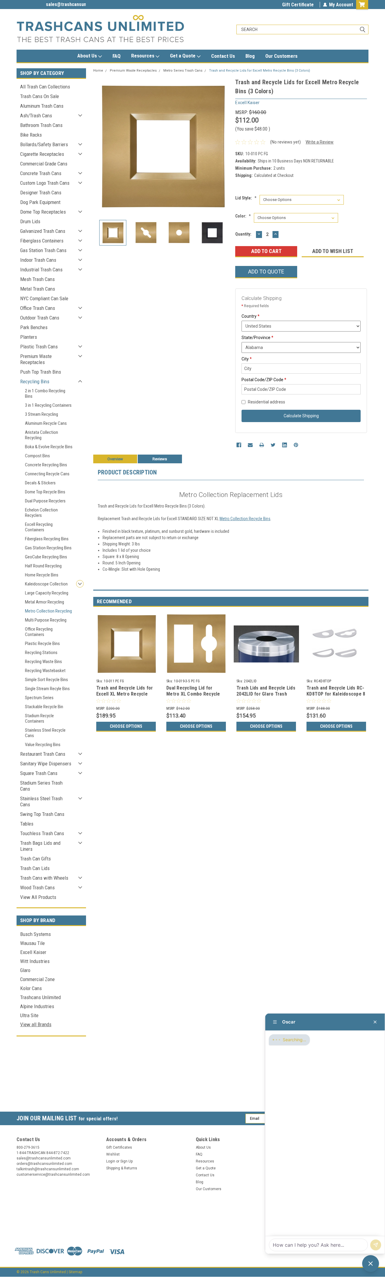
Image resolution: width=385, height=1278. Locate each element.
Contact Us (223, 56)
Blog (250, 56)
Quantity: (243, 234)
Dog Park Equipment (40, 202)
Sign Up (126, 1161)
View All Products (38, 897)
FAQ (116, 56)
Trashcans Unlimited (40, 997)
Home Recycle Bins (41, 575)
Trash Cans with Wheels (44, 878)
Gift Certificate (298, 5)
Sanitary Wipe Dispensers (45, 764)
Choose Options (126, 726)
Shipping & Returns (121, 1168)
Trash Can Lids (35, 868)
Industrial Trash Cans (41, 270)
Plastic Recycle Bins (42, 643)
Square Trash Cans (38, 773)
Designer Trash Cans (40, 193)
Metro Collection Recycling (48, 611)
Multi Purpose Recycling (45, 620)
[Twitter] (273, 445)
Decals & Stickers (40, 483)
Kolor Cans (31, 988)
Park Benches (34, 327)
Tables (26, 824)
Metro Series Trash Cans (182, 71)
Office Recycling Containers (39, 631)
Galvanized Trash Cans (42, 231)
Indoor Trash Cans (38, 260)
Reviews (159, 459)
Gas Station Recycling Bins (48, 548)
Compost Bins (37, 455)
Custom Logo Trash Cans (44, 183)
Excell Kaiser (33, 952)
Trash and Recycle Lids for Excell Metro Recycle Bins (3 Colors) (259, 71)
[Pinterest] (296, 445)
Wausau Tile (32, 943)
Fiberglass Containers (41, 241)
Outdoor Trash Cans (39, 318)
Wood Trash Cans (37, 887)
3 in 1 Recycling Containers (48, 405)
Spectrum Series (39, 697)
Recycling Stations (41, 652)
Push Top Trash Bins (40, 372)
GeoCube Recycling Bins (46, 557)
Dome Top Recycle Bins (45, 492)
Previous (99, 146)
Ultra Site (29, 1015)
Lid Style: (246, 198)
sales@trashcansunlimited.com (49, 4)
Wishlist (113, 1154)
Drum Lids (30, 221)
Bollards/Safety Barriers (44, 144)
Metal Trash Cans (37, 289)
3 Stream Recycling (41, 414)
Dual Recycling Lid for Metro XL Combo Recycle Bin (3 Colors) (193, 694)
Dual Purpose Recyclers (45, 501)
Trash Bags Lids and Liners (40, 846)
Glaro (25, 970)
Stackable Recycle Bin (44, 706)
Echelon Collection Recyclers (41, 512)
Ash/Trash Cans (36, 116)
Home (98, 71)
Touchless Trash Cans (42, 833)
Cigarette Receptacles (42, 154)
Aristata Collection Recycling (41, 435)
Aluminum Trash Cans (41, 106)
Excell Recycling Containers (39, 527)
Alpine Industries (37, 1006)
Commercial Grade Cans (43, 164)
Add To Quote (266, 271)
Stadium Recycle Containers (39, 718)
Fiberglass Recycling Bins (47, 539)
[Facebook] (238, 445)
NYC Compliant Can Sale (44, 298)
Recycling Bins (34, 381)
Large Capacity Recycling (46, 593)
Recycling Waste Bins (43, 661)
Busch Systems (35, 934)
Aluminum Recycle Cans (46, 423)
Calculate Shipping (301, 415)
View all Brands (35, 1024)
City (247, 359)
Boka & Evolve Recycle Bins (48, 446)
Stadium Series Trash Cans (41, 786)
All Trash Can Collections (45, 87)
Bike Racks (31, 135)
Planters (28, 337)
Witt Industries (35, 961)
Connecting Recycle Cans (47, 474)
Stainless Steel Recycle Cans (45, 732)
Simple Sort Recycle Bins (46, 679)
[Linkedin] (284, 445)
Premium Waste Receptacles (36, 359)
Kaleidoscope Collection (46, 584)
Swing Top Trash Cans (42, 814)
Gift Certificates (119, 1147)
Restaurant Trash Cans (42, 754)
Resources (143, 56)
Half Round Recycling (43, 566)
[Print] (261, 445)
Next (225, 146)
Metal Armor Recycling (44, 602)
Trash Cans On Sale (39, 96)
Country (251, 316)
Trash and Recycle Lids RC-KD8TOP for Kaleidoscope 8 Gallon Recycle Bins (335, 694)
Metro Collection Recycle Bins (245, 518)
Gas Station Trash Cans (43, 250)
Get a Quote (183, 56)
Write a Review (320, 142)
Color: (243, 216)
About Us (87, 56)
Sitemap (75, 1272)
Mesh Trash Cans (37, 279)
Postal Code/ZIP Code (264, 379)
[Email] (250, 445)
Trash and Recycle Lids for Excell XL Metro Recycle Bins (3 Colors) (124, 694)
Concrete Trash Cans (40, 173)
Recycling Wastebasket (45, 670)
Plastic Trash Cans (39, 347)
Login (110, 1161)
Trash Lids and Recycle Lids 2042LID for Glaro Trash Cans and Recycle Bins (265, 694)
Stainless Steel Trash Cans (41, 801)
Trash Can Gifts (35, 859)
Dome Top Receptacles (43, 212)
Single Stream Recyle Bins (47, 688)
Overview (115, 459)
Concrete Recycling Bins (46, 465)
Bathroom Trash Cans (41, 125)
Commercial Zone (37, 979)
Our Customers (281, 56)
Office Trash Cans (37, 308)
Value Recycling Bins (42, 744)
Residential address (266, 402)
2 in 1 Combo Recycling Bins (45, 393)
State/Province (257, 337)
